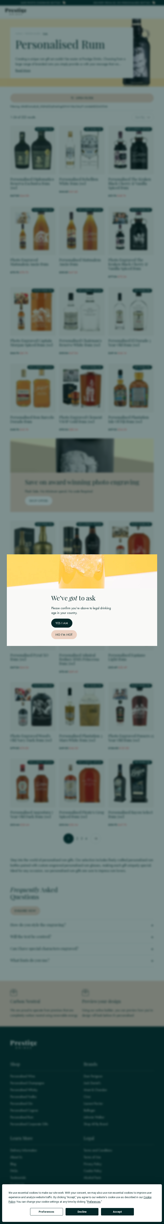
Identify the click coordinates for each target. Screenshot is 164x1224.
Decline (82, 1211)
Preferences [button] (94, 1201)
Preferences (46, 1211)
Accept (117, 1211)
